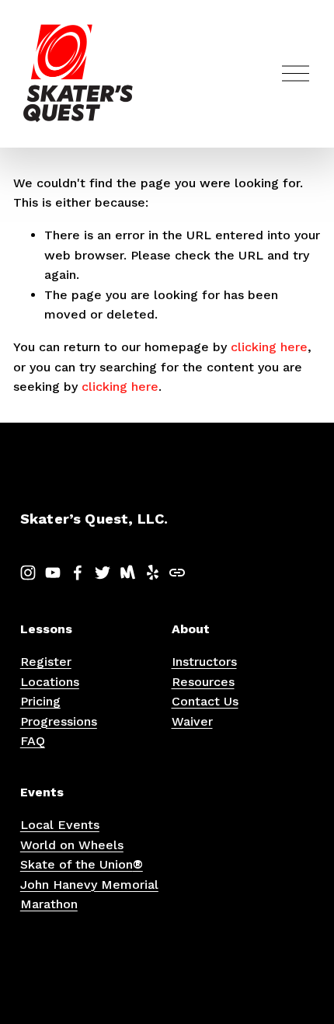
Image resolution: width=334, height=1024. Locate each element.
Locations (49, 681)
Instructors (204, 661)
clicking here (269, 347)
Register (45, 661)
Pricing (40, 701)
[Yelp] (152, 572)
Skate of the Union (81, 864)
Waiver (192, 721)
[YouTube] (53, 572)
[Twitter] (102, 572)
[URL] (177, 572)
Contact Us (205, 701)
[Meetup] (127, 572)
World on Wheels (72, 845)
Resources (203, 681)
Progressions (58, 721)
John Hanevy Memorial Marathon (89, 894)
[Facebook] (77, 572)
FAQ (32, 740)
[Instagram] (28, 572)
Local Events (59, 824)
